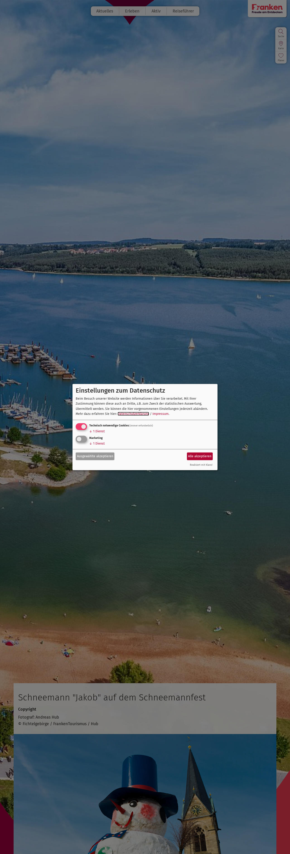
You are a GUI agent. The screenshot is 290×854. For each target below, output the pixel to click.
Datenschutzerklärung (133, 414)
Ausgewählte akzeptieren (95, 456)
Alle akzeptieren (199, 456)
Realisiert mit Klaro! (201, 464)
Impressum (160, 414)
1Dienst (97, 431)
